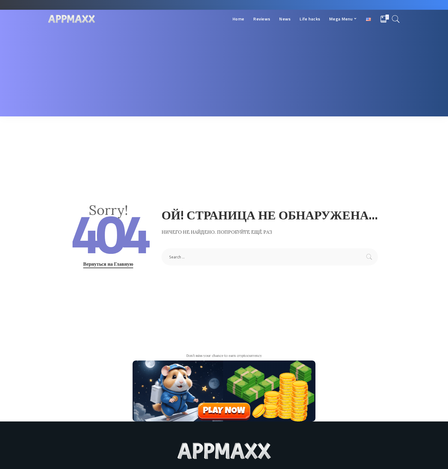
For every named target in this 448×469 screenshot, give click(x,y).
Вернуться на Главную (108, 264)
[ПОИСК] (396, 19)
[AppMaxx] (71, 19)
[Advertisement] (224, 73)
